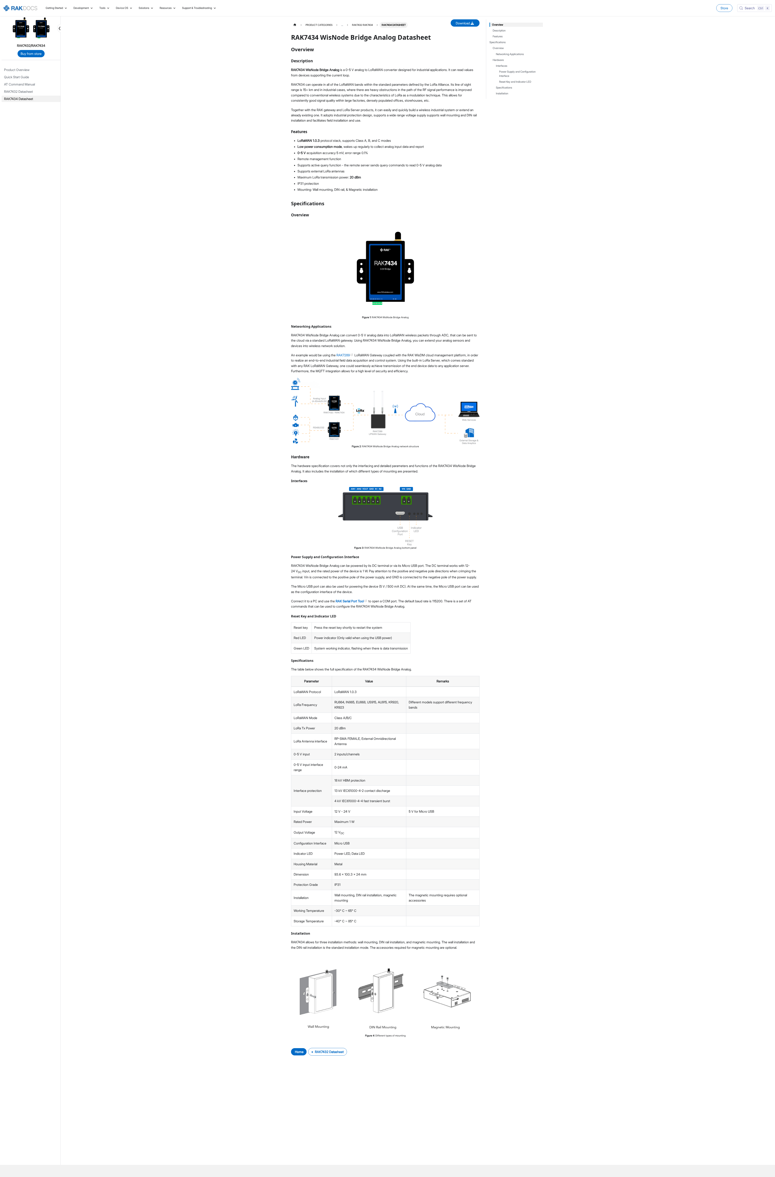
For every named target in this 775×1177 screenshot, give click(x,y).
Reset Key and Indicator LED (515, 81)
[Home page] (295, 25)
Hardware (498, 60)
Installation (502, 93)
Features (498, 36)
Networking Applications (510, 54)
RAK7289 (343, 355)
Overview (497, 24)
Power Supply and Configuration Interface (517, 73)
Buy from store (31, 54)
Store (724, 8)
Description (499, 30)
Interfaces (501, 65)
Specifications (497, 42)
